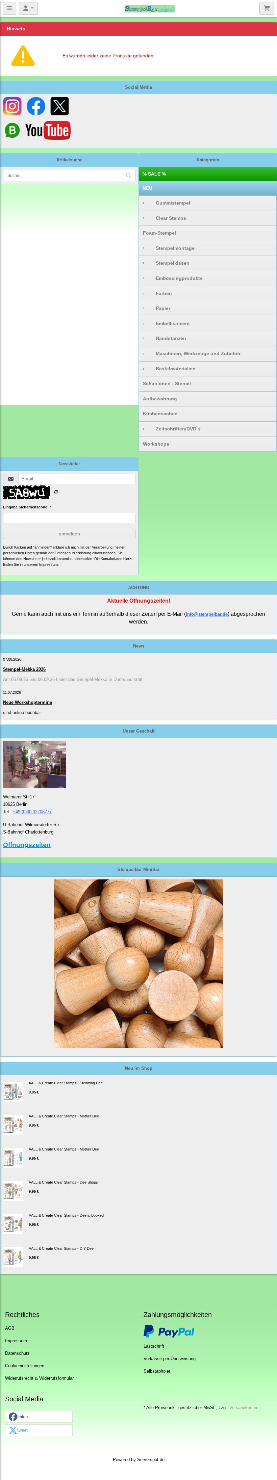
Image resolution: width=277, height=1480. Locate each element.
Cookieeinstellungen (24, 1366)
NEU (147, 188)
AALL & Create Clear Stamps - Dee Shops (63, 1182)
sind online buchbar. (22, 712)
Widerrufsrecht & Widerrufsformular (39, 1378)
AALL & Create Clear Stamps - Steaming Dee (66, 1083)
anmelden (69, 533)
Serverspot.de (151, 1459)
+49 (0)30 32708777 (32, 811)
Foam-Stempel (159, 233)
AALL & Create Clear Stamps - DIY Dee (61, 1248)
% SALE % (154, 174)
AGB (10, 1328)
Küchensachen (160, 413)
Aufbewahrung (160, 398)
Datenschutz (17, 1353)
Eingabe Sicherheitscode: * (27, 507)
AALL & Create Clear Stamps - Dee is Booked (66, 1215)
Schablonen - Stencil (167, 383)
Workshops (156, 444)
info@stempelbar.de (207, 614)
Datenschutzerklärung (73, 553)
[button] (38, 1417)
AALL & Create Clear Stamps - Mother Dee (64, 1116)
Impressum (16, 1341)
